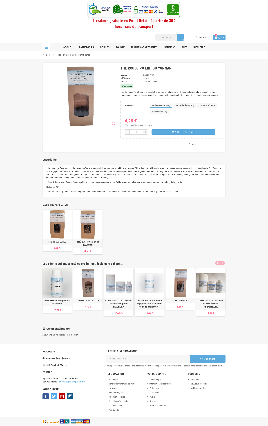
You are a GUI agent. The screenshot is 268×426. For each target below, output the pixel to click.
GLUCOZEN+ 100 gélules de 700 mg (57, 302)
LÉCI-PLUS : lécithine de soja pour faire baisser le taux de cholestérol (149, 303)
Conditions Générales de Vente (122, 384)
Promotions (195, 379)
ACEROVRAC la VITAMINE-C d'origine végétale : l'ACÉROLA (118, 303)
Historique (113, 379)
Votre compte (155, 379)
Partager (192, 144)
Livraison (112, 388)
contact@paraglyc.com (72, 381)
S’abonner (209, 358)
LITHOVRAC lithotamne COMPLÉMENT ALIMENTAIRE (211, 303)
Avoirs (152, 397)
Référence (125, 78)
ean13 (124, 81)
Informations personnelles (160, 384)
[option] (57, 293)
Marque (124, 75)
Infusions (129, 105)
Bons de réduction (157, 405)
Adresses (153, 401)
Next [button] (222, 263)
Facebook (45, 396)
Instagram (70, 396)
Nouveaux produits (198, 384)
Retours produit (156, 388)
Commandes (155, 392)
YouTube (62, 396)
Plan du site (114, 410)
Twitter (54, 396)
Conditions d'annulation (119, 401)
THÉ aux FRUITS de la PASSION (88, 243)
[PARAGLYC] (48, 37)
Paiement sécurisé (117, 397)
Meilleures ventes (198, 388)
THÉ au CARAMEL (57, 242)
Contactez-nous (115, 405)
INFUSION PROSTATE (88, 300)
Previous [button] (217, 263)
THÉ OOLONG (180, 300)
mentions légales (116, 392)
